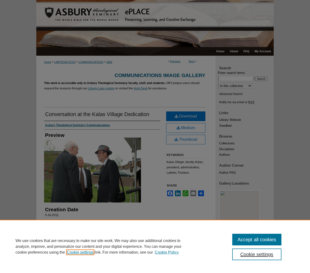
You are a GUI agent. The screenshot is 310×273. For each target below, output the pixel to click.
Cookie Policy (167, 252)
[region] (155, 246)
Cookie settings (80, 252)
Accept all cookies (257, 239)
